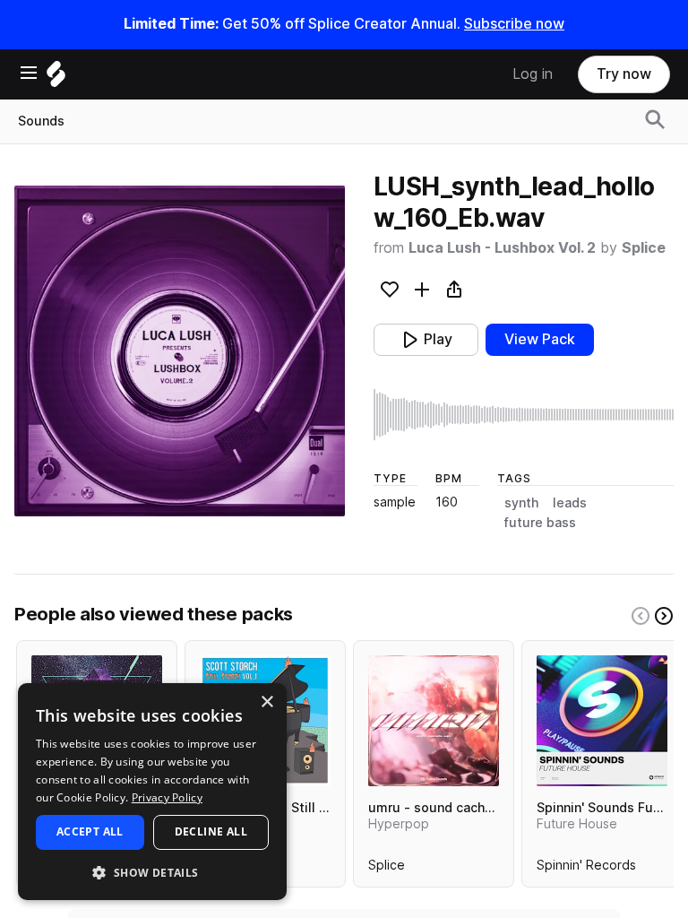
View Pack (539, 339)
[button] (152, 872)
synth (521, 503)
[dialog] (152, 791)
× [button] (266, 702)
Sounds (41, 121)
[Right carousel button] (663, 616)
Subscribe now (514, 23)
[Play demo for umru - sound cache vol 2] (434, 721)
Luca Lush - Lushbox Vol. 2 (502, 247)
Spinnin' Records (586, 868)
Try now (624, 73)
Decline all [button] (211, 831)
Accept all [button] (90, 831)
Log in (532, 73)
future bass (540, 522)
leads (570, 503)
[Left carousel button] (640, 616)
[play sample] (524, 415)
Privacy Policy (167, 797)
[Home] (56, 78)
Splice (644, 247)
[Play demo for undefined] (179, 351)
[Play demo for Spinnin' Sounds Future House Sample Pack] (602, 721)
